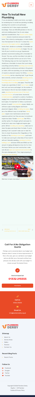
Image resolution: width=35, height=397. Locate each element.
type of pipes (25, 85)
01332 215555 (18, 278)
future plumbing (17, 104)
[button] (17, 286)
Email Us (17, 310)
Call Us (17, 300)
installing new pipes (23, 109)
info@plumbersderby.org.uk (17, 313)
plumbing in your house (18, 135)
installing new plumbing (17, 126)
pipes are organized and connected (19, 150)
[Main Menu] (31, 5)
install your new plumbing (9, 154)
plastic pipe (20, 118)
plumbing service (27, 78)
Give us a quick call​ (17, 275)
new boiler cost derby (26, 179)
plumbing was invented (26, 66)
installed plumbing (7, 97)
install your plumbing (15, 49)
